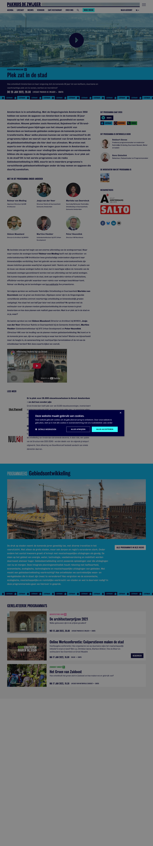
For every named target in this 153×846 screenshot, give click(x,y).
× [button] (120, 413)
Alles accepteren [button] (104, 429)
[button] (45, 429)
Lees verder (107, 422)
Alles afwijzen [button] (78, 429)
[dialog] (76, 423)
